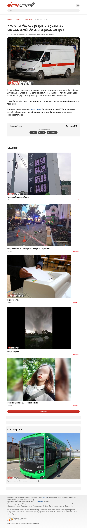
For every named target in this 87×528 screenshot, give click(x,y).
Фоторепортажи (14, 429)
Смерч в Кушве (13, 351)
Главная (9, 20)
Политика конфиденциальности (30, 523)
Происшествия (27, 20)
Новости (17, 20)
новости (45, 497)
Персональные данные (13, 523)
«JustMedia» (39, 502)
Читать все (75, 200)
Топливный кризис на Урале (18, 197)
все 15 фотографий (35, 481)
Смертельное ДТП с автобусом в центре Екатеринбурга (28, 248)
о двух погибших (35, 109)
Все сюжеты (43, 411)
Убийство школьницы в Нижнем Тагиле (22, 403)
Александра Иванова (16, 126)
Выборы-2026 (13, 300)
